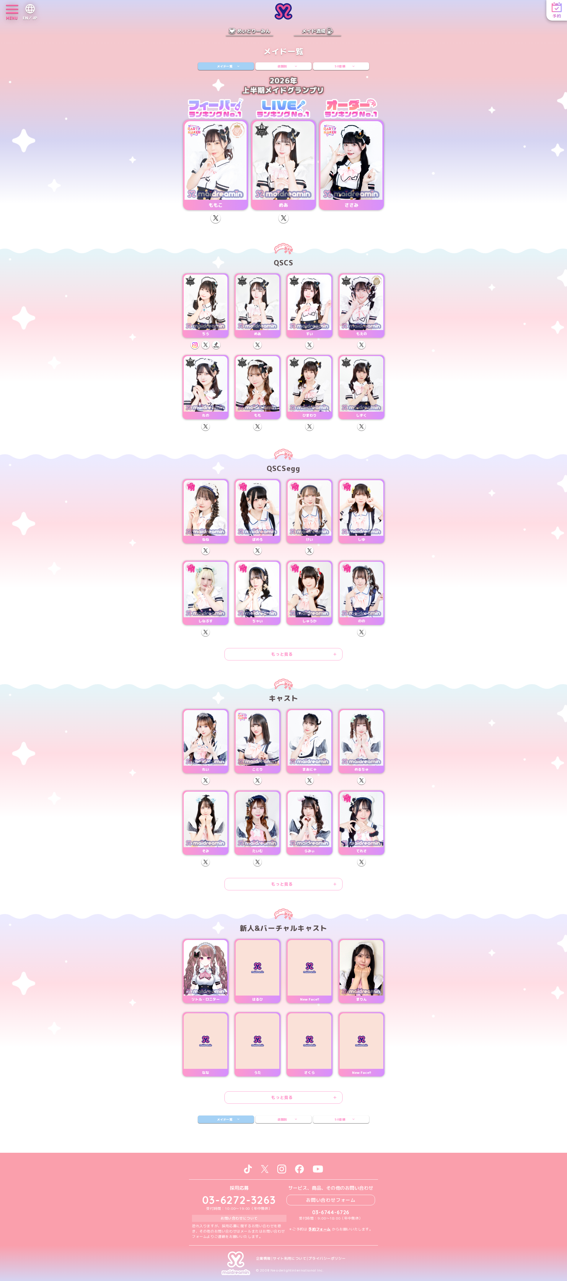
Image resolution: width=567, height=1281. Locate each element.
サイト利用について (289, 1258)
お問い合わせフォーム (331, 1200)
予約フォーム (319, 1229)
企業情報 (263, 1258)
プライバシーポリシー (327, 1258)
